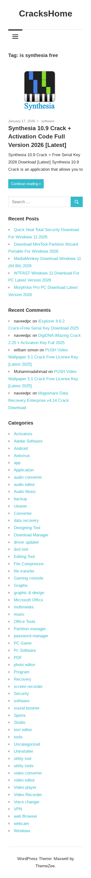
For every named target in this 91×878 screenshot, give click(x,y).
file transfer (24, 571)
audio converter (28, 477)
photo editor (24, 664)
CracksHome (45, 13)
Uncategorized (27, 744)
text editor (23, 729)
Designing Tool (27, 527)
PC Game (23, 643)
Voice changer (27, 802)
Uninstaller (23, 751)
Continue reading (24, 184)
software (47, 121)
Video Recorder (28, 794)
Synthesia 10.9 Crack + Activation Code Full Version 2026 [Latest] (39, 136)
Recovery (22, 679)
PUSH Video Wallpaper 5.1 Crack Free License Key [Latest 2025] (43, 357)
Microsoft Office (28, 600)
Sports (20, 715)
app (17, 462)
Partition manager (30, 629)
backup (20, 499)
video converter (28, 773)
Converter (23, 513)
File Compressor (29, 564)
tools (18, 737)
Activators (23, 434)
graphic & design (29, 592)
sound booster (27, 708)
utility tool (22, 758)
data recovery (26, 520)
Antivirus (22, 455)
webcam (21, 823)
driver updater (26, 542)
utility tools (23, 766)
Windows (22, 831)
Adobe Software (28, 441)
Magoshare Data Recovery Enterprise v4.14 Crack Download (38, 400)
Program (21, 672)
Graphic (21, 585)
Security (21, 693)
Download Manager (31, 535)
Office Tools (24, 621)
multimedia (23, 607)
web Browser (25, 816)
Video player (25, 787)
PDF (18, 657)
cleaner (20, 506)
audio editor (24, 484)
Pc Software (25, 650)
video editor (24, 780)
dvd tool (21, 549)
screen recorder (28, 686)
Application (24, 470)
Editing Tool (24, 556)
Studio (19, 722)
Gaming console (28, 578)
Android (21, 448)
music (19, 614)
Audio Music (25, 491)
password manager (31, 636)
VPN (18, 809)
